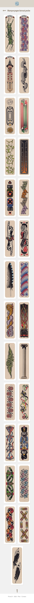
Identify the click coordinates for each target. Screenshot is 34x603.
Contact (24, 596)
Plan (19, 596)
